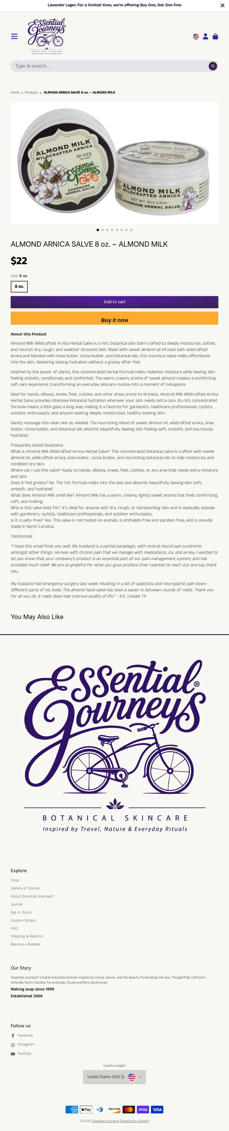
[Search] (213, 66)
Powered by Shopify (134, 1121)
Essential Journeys (105, 1121)
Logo (75, 36)
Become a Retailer (26, 944)
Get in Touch (21, 912)
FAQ (14, 928)
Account (205, 36)
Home (15, 92)
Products (31, 92)
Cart (215, 36)
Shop (15, 880)
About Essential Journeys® (32, 896)
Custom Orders (23, 920)
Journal (17, 904)
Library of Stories (25, 888)
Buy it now (114, 320)
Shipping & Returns (27, 936)
